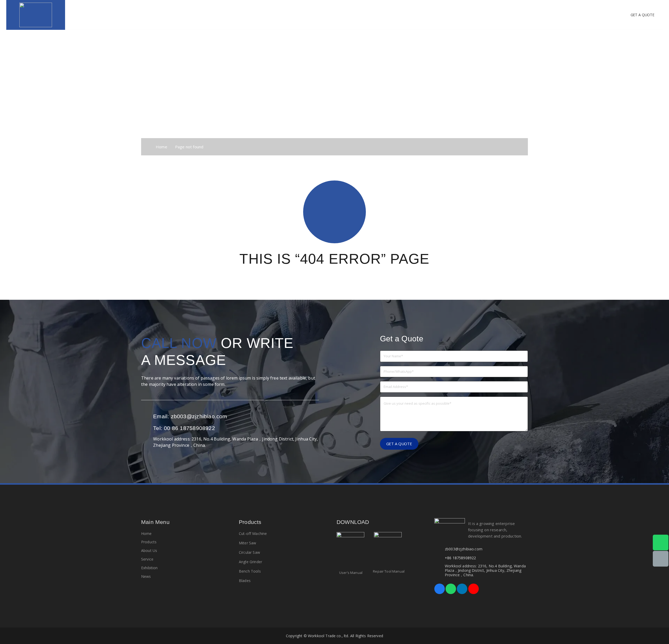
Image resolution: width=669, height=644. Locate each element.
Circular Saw (249, 552)
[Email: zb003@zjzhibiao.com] (147, 416)
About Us (149, 550)
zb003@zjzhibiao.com (463, 548)
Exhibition (149, 567)
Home (146, 533)
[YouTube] (473, 589)
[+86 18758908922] (439, 557)
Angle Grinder (250, 561)
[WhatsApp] (451, 589)
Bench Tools (250, 571)
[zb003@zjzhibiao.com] (439, 548)
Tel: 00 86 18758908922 (184, 428)
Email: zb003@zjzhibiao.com (190, 416)
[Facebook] (439, 589)
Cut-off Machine (253, 533)
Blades (245, 580)
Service (147, 559)
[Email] (660, 559)
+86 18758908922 (460, 557)
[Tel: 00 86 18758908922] (147, 428)
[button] (295, 15)
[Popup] (350, 550)
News (146, 576)
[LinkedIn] (462, 589)
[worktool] (35, 15)
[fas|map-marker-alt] (147, 442)
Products (149, 541)
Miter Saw (247, 542)
